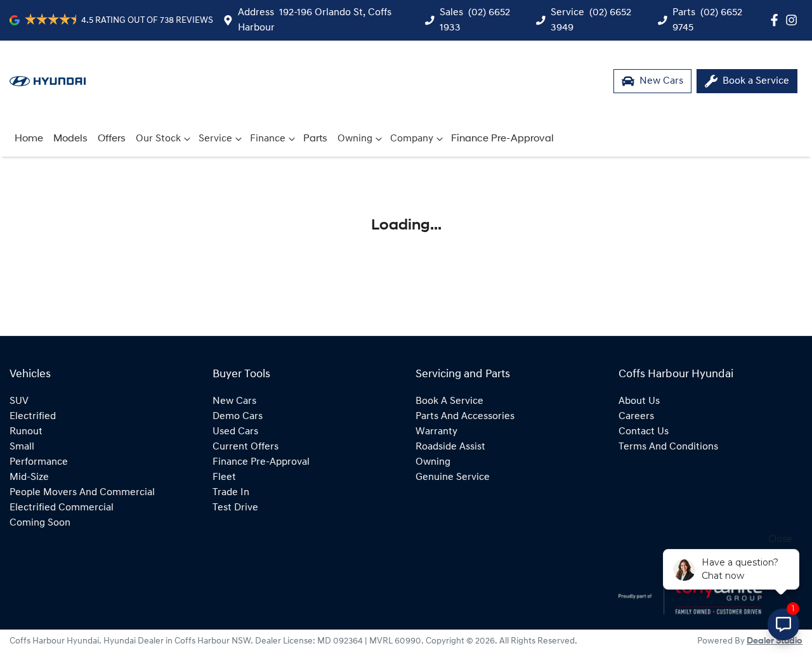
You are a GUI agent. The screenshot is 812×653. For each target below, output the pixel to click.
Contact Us (644, 432)
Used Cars (235, 432)
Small (22, 447)
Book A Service (449, 401)
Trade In (231, 493)
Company (411, 139)
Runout (26, 432)
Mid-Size (29, 477)
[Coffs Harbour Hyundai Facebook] (776, 20)
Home (29, 139)
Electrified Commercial (62, 508)
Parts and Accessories (465, 416)
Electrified (33, 416)
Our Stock (158, 139)
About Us (639, 401)
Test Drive (235, 508)
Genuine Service (453, 477)
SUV (19, 401)
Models (70, 139)
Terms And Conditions (668, 447)
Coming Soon (40, 523)
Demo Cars (238, 416)
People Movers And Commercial (82, 493)
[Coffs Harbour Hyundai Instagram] (793, 20)
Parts (315, 139)
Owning (354, 139)
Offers (112, 139)
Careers (636, 416)
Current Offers (245, 447)
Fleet (224, 477)
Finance (267, 139)
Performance (39, 462)
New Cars (234, 401)
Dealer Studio (774, 641)
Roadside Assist (450, 447)
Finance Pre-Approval (502, 139)
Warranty (436, 432)
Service (215, 139)
